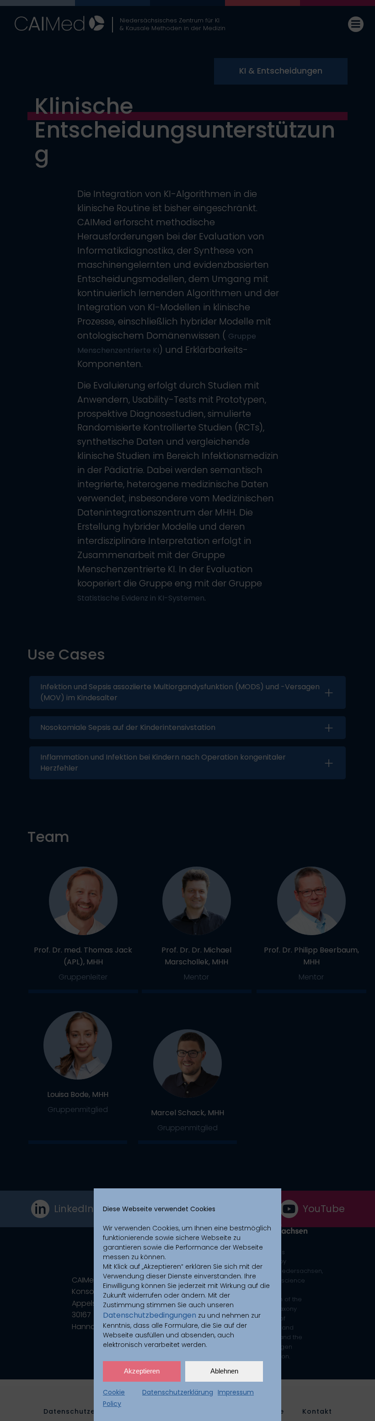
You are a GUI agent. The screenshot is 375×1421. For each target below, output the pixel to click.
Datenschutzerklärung (177, 1392)
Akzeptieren (142, 1371)
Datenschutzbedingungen (149, 1315)
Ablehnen (224, 1371)
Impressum (236, 1392)
